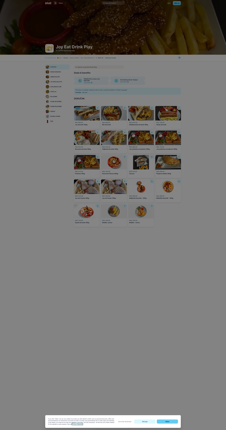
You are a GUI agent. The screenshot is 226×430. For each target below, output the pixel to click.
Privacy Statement (77, 424)
